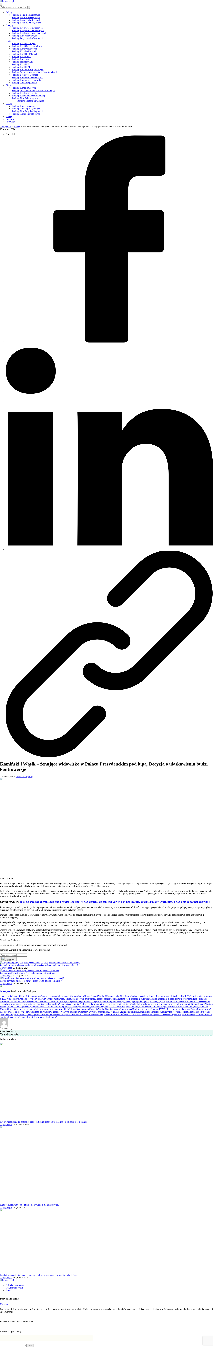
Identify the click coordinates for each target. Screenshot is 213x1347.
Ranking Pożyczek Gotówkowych (27, 38)
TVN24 (85, 1014)
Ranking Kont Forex (21, 56)
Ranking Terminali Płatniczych (26, 114)
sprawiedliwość (75, 1014)
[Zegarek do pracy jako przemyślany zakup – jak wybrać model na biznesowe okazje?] (40, 962)
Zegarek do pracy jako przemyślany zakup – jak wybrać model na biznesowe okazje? (39, 965)
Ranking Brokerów (20, 59)
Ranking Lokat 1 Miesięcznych (26, 15)
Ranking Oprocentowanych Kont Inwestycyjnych (34, 72)
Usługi (9, 103)
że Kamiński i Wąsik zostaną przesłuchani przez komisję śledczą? (145, 1014)
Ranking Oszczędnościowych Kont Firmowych (33, 90)
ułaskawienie (95, 1014)
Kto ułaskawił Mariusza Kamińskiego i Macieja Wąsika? (142, 1012)
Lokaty (9, 12)
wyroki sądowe (108, 1014)
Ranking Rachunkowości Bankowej (28, 95)
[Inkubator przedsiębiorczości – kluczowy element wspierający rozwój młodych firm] (58, 1272)
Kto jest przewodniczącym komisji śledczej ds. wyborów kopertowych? (33, 1012)
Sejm (65, 1014)
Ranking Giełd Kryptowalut (24, 82)
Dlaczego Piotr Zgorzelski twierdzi (132, 999)
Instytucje (10, 121)
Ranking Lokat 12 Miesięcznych (26, 22)
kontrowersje (126, 1009)
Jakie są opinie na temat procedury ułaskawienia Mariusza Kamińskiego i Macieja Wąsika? (41, 1006)
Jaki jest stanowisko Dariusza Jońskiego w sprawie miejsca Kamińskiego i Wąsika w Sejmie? (73, 1001)
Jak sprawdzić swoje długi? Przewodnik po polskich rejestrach (28, 973)
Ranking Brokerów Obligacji (25, 75)
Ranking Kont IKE (20, 64)
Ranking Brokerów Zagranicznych (27, 69)
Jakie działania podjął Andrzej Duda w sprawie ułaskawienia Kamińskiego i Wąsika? (99, 1004)
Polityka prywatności (15, 1285)
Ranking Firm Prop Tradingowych (27, 111)
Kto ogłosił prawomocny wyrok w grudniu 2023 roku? (91, 1012)
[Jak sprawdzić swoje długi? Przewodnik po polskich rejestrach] (29, 970)
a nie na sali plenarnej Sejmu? (13, 996)
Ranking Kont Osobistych (24, 43)
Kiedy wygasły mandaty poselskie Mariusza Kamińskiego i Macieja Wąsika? (71, 1009)
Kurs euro (4, 1304)
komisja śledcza (113, 1009)
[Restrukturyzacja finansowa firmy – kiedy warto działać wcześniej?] (32, 978)
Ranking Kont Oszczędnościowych (28, 46)
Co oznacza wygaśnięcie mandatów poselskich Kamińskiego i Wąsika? (73, 996)
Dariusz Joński (70, 999)
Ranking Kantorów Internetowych (27, 77)
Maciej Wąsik (174, 1012)
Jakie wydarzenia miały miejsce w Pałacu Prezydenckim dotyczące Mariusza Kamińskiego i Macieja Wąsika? (133, 1006)
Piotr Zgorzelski (27, 1014)
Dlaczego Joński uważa (105, 999)
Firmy (8, 85)
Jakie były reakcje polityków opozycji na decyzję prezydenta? (144, 1001)
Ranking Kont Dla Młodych (24, 54)
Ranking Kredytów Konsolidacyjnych (29, 33)
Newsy (9, 116)
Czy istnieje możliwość (53, 999)
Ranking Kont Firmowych (24, 88)
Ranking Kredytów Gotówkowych (28, 30)
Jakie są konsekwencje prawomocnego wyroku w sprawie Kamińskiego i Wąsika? (175, 1004)
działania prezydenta (21, 1001)
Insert (30, 1345)
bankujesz (5, 991)
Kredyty (9, 25)
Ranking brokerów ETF (23, 62)
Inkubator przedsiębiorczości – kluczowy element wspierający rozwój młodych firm (38, 1275)
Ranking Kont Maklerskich (24, 51)
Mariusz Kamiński (188, 1012)
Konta (8, 41)
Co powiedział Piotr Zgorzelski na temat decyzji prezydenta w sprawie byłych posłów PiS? (147, 996)
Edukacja (10, 119)
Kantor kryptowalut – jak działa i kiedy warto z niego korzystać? (29, 1205)
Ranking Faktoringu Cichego (30, 101)
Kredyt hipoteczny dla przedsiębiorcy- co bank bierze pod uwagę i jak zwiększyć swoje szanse (43, 1122)
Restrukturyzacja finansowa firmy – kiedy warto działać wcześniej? (31, 981)
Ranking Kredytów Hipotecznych (27, 28)
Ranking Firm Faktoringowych (26, 98)
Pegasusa (15, 1014)
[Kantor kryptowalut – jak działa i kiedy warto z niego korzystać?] (58, 1202)
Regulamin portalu (14, 1287)
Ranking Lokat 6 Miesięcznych (26, 20)
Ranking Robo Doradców (23, 106)
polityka (38, 1014)
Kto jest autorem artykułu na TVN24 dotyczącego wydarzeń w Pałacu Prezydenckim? (171, 1009)
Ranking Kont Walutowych (24, 48)
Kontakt (9, 1290)
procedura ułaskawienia (52, 1014)
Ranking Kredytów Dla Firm (25, 93)
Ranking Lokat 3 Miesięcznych (26, 17)
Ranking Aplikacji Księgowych (26, 108)
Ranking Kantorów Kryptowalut (26, 80)
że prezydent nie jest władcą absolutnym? (38, 1017)
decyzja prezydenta (86, 999)
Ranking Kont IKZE (21, 67)
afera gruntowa (34, 996)
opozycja (201, 1012)
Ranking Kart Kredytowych (24, 35)
